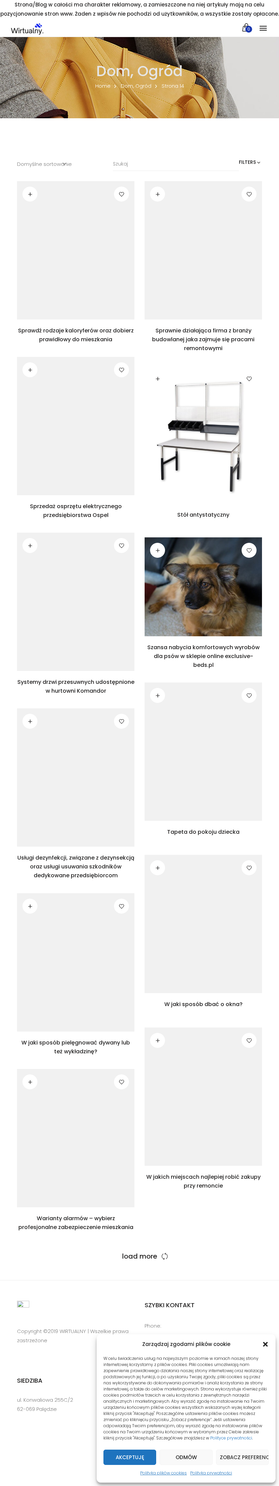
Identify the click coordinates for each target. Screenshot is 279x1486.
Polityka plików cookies (163, 1473)
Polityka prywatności (211, 1473)
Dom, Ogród (136, 85)
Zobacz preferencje (244, 1457)
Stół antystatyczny (203, 515)
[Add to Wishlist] (121, 194)
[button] (265, 1344)
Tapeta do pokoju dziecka (203, 832)
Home (103, 85)
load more (139, 1256)
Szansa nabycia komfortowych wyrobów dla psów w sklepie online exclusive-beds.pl (203, 656)
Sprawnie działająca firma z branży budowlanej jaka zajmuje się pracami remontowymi (203, 339)
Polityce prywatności (231, 1438)
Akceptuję (130, 1457)
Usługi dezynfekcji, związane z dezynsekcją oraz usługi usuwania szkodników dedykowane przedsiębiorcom (75, 866)
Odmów (186, 1457)
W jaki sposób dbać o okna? (203, 1004)
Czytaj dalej (29, 194)
